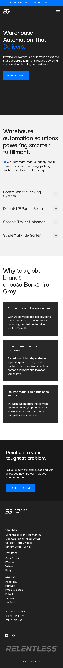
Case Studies (13, 558)
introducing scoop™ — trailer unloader (30, 3)
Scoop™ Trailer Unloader (19, 543)
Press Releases (14, 590)
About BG (11, 582)
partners (10, 585)
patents (9, 594)
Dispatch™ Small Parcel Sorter (22, 538)
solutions (11, 529)
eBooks (9, 562)
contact (10, 602)
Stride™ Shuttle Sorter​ (18, 546)
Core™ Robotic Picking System (23, 534)
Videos (9, 566)
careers (10, 598)
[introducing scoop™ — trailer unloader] (52, 3)
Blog (8, 570)
